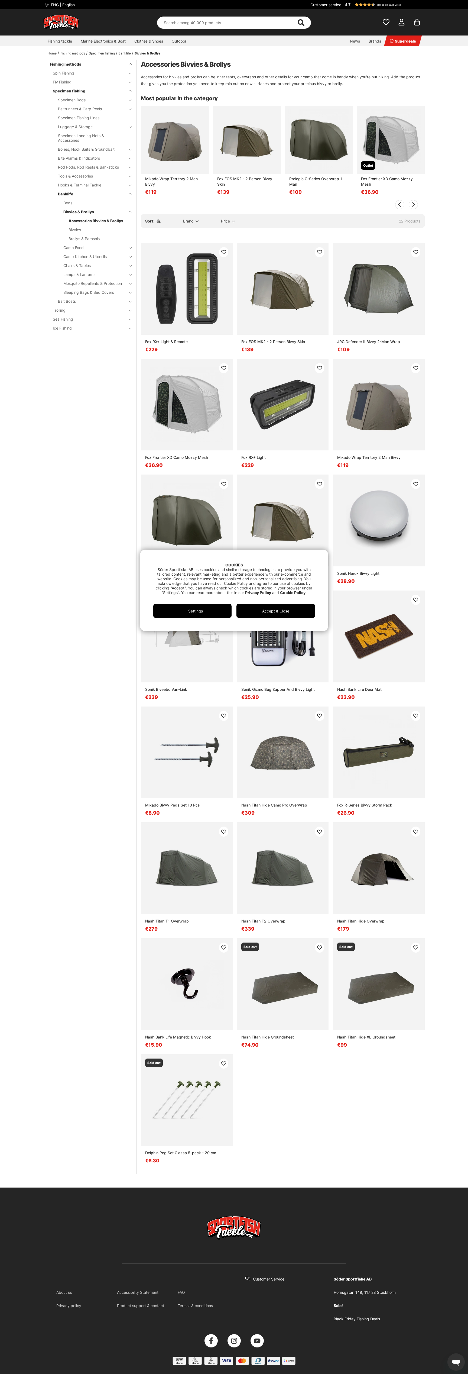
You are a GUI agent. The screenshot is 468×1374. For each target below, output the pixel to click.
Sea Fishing (63, 319)
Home (52, 53)
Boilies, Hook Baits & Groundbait (86, 149)
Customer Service (268, 1279)
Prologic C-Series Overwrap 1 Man (315, 181)
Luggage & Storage (75, 126)
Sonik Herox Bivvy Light (358, 573)
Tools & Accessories (75, 176)
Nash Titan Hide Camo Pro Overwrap (274, 805)
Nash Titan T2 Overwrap (263, 921)
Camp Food (73, 247)
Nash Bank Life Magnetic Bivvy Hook (178, 1037)
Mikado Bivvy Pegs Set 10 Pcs (172, 805)
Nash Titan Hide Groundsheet (267, 1037)
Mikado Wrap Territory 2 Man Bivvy (171, 181)
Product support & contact (140, 1305)
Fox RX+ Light (253, 457)
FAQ (181, 1292)
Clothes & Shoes (148, 41)
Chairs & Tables (77, 265)
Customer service (325, 4)
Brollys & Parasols (84, 238)
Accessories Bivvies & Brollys (96, 220)
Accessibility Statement (137, 1292)
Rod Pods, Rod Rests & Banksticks (88, 167)
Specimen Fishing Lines (78, 117)
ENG (62, 4)
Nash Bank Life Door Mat (359, 689)
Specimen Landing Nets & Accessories (81, 138)
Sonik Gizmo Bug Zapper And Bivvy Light (278, 689)
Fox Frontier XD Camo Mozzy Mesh (387, 181)
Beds (67, 203)
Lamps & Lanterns (79, 274)
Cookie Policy (293, 592)
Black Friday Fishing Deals (357, 1319)
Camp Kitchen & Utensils (85, 256)
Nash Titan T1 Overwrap (167, 921)
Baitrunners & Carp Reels (80, 109)
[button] (384, 4)
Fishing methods (72, 53)
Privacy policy (68, 1305)
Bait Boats (67, 301)
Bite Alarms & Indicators (79, 158)
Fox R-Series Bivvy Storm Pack (364, 805)
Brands (375, 41)
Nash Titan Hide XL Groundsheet (366, 1037)
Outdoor (179, 41)
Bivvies (75, 229)
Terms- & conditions (195, 1305)
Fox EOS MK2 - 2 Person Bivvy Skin (244, 181)
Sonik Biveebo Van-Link (166, 689)
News (355, 41)
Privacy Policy (258, 592)
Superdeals (405, 41)
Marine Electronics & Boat (103, 41)
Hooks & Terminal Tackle (79, 185)
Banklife (124, 53)
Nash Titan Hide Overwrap (361, 921)
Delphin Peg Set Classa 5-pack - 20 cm (180, 1152)
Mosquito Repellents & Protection (92, 283)
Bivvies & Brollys (148, 53)
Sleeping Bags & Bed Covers (88, 292)
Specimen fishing (102, 53)
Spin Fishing (63, 73)
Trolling (59, 310)
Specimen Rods (72, 100)
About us (64, 1292)
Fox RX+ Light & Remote (166, 341)
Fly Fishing (62, 82)
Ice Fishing (62, 328)
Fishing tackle (60, 41)
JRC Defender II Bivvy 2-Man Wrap (368, 341)
